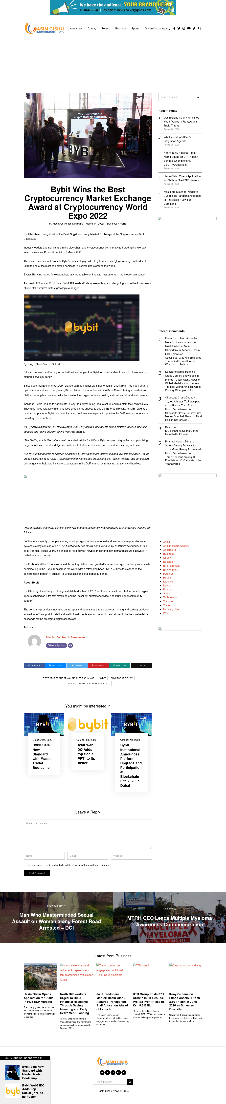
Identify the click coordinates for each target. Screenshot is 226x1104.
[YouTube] (188, 28)
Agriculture (169, 550)
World (122, 223)
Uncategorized (171, 609)
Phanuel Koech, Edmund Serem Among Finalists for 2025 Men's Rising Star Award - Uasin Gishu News (183, 447)
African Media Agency (157, 28)
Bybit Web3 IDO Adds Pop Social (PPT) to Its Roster (85, 754)
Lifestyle (168, 581)
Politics (105, 28)
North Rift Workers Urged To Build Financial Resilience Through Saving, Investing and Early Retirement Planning (74, 1003)
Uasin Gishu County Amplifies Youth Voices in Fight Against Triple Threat (181, 121)
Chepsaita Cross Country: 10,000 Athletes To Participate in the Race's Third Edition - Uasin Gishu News (182, 403)
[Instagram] (184, 28)
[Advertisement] (113, 61)
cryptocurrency (122, 678)
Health (167, 577)
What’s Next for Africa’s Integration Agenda (177, 139)
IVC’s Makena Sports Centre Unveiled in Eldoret (181, 432)
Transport (168, 601)
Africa (166, 542)
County (92, 28)
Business (120, 28)
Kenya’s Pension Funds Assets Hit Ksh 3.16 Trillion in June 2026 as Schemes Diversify (184, 1001)
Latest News (75, 28)
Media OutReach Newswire (68, 223)
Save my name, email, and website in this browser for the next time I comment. (68, 865)
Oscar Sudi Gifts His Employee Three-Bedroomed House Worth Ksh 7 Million (183, 361)
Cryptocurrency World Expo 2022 (88, 683)
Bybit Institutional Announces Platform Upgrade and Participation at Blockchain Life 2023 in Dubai (131, 765)
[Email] (70, 645)
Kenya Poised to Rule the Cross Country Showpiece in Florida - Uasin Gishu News (182, 375)
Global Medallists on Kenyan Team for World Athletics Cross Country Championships (183, 387)
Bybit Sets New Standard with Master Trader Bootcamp (42, 756)
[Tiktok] (194, 28)
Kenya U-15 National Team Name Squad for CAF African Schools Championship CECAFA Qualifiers (181, 159)
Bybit (102, 678)
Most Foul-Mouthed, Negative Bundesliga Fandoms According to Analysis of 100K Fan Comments (182, 198)
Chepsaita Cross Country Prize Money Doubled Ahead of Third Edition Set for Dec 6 (183, 416)
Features (168, 573)
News (166, 585)
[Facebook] (174, 28)
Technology (170, 597)
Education (169, 561)
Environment (170, 569)
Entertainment (171, 565)
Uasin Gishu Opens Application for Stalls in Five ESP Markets (182, 178)
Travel (166, 605)
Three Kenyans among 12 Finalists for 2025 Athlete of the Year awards (183, 460)
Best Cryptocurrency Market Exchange (68, 678)
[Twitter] (179, 28)
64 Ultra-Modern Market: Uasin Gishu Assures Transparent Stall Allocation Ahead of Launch (112, 1001)
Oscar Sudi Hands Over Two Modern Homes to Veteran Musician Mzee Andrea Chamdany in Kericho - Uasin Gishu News (182, 346)
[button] (198, 97)
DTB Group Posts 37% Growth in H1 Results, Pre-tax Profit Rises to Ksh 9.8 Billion (148, 999)
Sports (135, 28)
